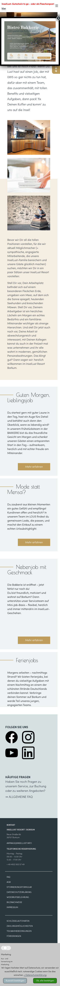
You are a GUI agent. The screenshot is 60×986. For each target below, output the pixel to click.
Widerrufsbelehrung (18, 897)
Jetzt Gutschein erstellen (29, 953)
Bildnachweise (14, 902)
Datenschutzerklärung (19, 892)
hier (4, 8)
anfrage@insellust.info (19, 843)
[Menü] (55, 5)
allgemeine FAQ (21, 797)
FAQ (8, 877)
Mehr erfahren (34, 466)
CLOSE (54, 918)
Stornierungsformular (19, 887)
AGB (9, 882)
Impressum (12, 907)
